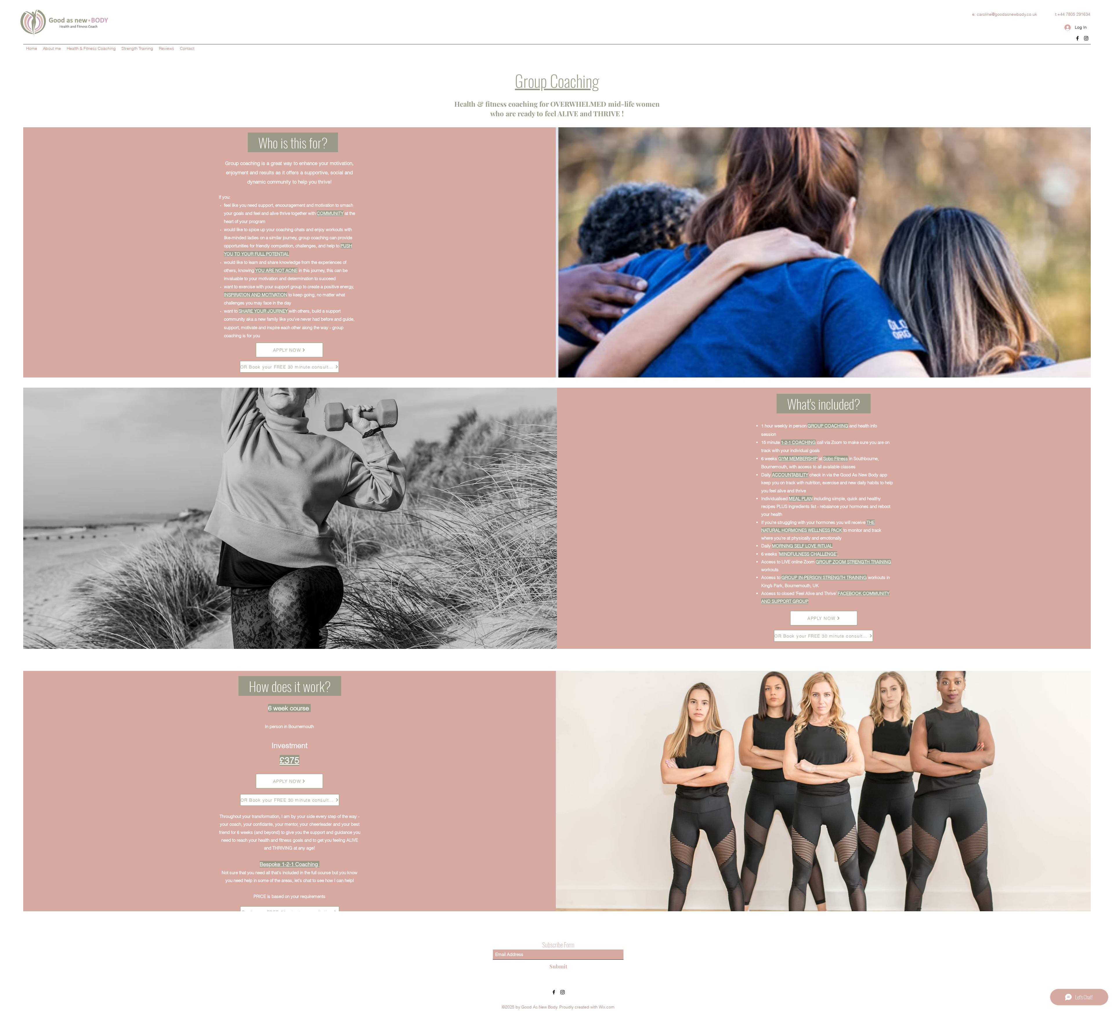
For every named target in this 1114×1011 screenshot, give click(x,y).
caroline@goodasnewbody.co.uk (1007, 14)
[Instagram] (1086, 38)
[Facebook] (1077, 38)
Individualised (775, 498)
